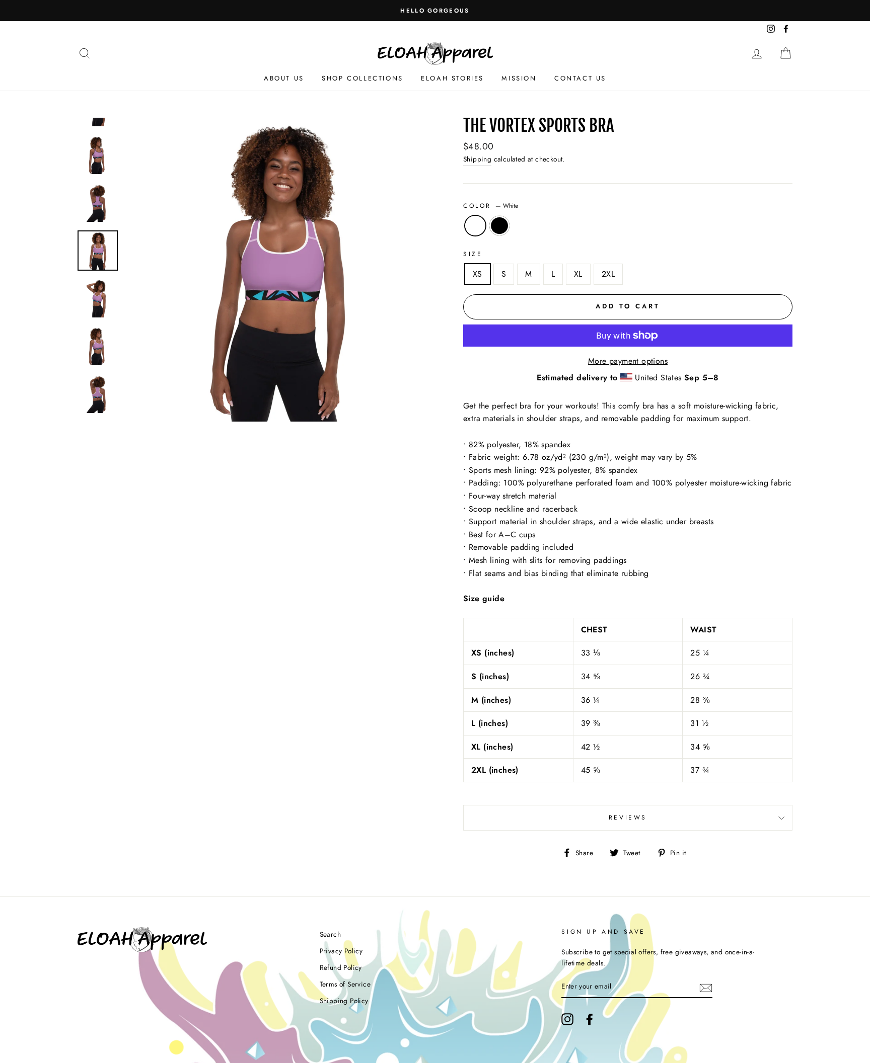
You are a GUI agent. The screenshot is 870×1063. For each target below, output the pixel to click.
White (475, 226)
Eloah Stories (452, 78)
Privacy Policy (341, 951)
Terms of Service (345, 984)
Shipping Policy (344, 1001)
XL (578, 274)
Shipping (477, 159)
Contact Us (580, 78)
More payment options (628, 361)
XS (477, 274)
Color (490, 205)
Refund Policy (341, 967)
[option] (435, 10)
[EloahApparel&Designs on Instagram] (567, 1019)
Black (499, 226)
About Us (284, 78)
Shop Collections (362, 78)
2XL (608, 274)
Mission (518, 78)
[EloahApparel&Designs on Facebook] (590, 1019)
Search (330, 934)
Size (472, 254)
